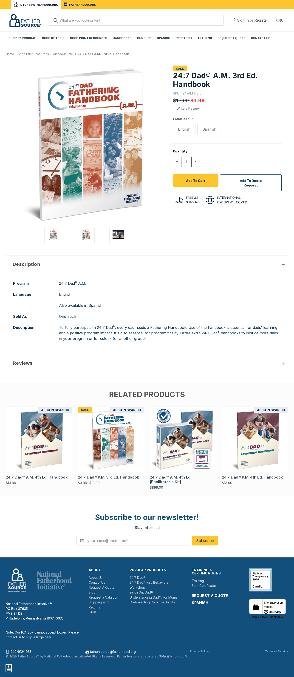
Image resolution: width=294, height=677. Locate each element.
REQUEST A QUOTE (210, 595)
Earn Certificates (204, 586)
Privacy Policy (199, 651)
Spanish (163, 38)
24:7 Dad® (138, 577)
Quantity (180, 151)
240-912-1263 (21, 652)
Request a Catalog (103, 597)
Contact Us (260, 38)
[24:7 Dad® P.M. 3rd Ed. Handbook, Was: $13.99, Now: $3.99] (111, 439)
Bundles (144, 38)
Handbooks (122, 38)
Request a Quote (232, 38)
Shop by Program (22, 38)
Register (261, 20)
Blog (92, 592)
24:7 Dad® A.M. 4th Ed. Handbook (37, 477)
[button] (147, 264)
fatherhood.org (82, 4)
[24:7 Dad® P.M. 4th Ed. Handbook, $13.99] (255, 439)
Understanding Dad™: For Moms (153, 597)
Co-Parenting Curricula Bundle (152, 602)
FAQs (92, 612)
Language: (182, 119)
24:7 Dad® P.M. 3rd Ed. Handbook (108, 477)
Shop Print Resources (88, 38)
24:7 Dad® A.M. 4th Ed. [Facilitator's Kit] (171, 479)
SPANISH (200, 603)
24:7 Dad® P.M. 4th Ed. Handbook (252, 477)
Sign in (243, 20)
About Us (95, 577)
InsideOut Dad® (141, 592)
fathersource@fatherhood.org (112, 652)
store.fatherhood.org (39, 4)
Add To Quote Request (251, 182)
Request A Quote (102, 587)
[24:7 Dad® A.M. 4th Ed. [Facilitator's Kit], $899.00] (183, 439)
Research (184, 38)
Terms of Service (276, 651)
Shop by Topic (53, 38)
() (282, 20)
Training (204, 38)
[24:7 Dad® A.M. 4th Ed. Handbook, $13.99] (39, 439)
